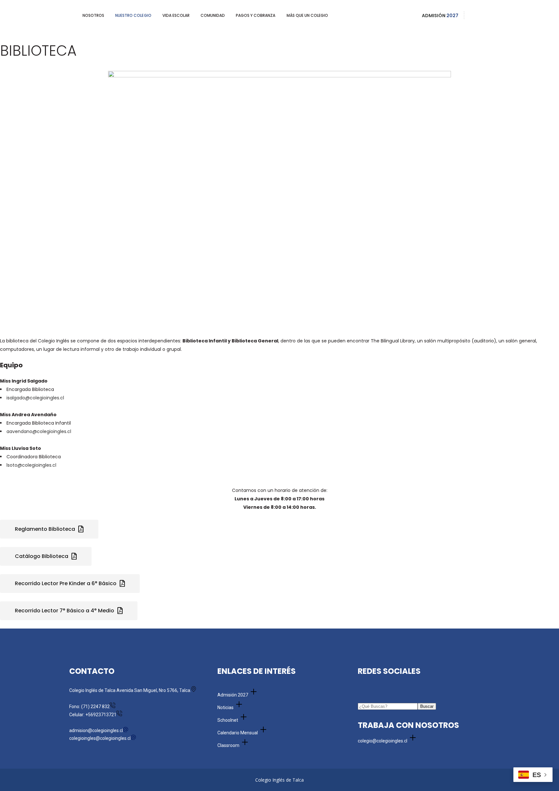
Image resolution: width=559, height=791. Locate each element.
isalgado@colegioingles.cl (35, 398)
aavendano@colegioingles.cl (38, 431)
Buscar (426, 706)
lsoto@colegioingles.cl (32, 465)
